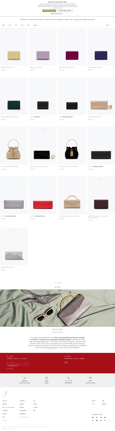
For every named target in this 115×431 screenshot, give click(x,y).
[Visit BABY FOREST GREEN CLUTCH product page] (14, 96)
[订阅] (28, 362)
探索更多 (66, 362)
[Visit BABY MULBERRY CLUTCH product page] (72, 46)
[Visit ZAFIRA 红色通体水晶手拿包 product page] (43, 195)
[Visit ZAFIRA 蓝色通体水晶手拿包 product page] (14, 195)
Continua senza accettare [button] (64, 10)
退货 (4, 417)
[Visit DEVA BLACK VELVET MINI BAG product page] (72, 146)
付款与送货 (5, 410)
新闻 (34, 410)
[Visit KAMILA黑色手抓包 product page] (43, 96)
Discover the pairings (57, 332)
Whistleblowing (24, 417)
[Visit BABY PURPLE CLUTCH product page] (101, 46)
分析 (12, 368)
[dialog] (57, 8)
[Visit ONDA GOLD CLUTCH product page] (101, 96)
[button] (57, 14)
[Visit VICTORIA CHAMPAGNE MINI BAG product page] (72, 195)
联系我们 (5, 404)
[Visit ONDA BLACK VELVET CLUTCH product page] (43, 146)
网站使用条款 (23, 413)
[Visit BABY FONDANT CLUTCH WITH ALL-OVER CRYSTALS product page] (101, 195)
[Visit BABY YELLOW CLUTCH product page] (14, 46)
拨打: (8, 407)
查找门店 (35, 404)
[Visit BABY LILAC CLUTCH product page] (43, 46)
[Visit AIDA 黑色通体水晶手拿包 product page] (72, 96)
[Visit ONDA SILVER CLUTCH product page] (14, 246)
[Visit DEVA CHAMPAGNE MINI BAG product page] (14, 146)
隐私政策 (22, 404)
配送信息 (5, 413)
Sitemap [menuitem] (5, 420)
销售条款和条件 (23, 410)
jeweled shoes (52, 347)
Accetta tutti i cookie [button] (49, 10)
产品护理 (35, 407)
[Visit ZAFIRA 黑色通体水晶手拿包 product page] (101, 146)
